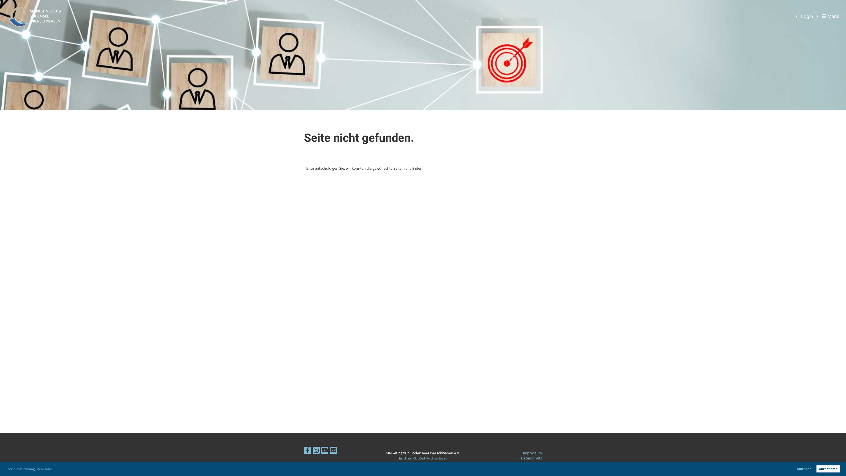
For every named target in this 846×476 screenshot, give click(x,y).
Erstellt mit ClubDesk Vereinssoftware (423, 458)
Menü (832, 16)
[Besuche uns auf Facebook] (307, 451)
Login (807, 16)
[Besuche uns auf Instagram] (316, 451)
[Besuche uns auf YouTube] (324, 451)
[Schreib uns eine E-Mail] (333, 451)
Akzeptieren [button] (828, 469)
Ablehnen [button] (804, 469)
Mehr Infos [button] (44, 469)
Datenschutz (531, 458)
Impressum (532, 453)
